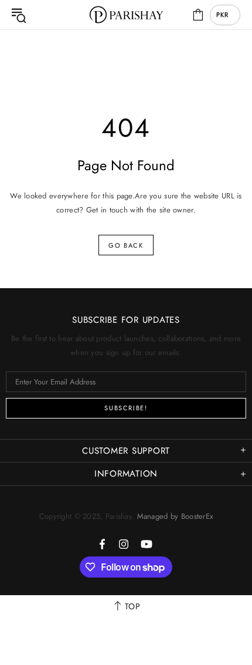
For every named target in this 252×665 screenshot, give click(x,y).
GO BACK (126, 245)
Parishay (126, 14)
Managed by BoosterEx (175, 516)
